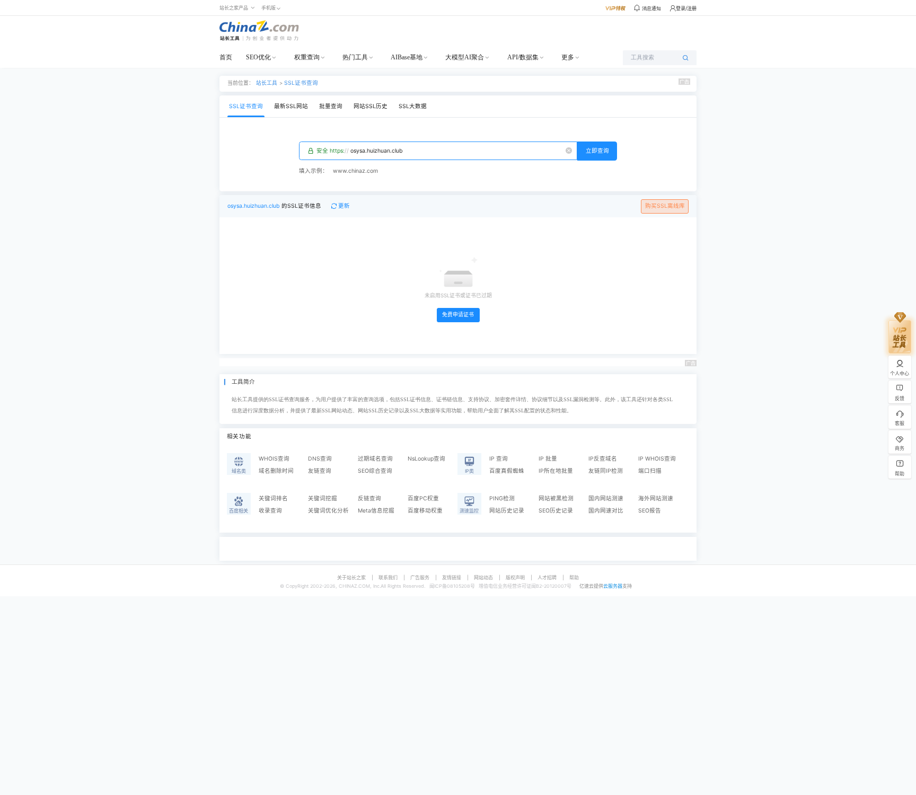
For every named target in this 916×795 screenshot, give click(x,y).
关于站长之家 (351, 577)
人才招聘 (547, 577)
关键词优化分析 (328, 510)
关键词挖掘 (322, 498)
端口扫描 (650, 470)
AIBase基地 (406, 57)
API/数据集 (523, 57)
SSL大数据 (413, 106)
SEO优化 (258, 57)
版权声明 (515, 577)
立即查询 (597, 150)
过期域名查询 (375, 458)
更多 (567, 57)
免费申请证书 (458, 314)
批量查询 (330, 106)
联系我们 (388, 577)
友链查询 (319, 470)
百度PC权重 (423, 498)
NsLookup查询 (426, 458)
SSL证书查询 (301, 83)
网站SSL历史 (370, 106)
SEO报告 (649, 510)
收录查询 (270, 510)
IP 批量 (548, 458)
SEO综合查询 (375, 470)
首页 (225, 57)
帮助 (574, 577)
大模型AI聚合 (464, 57)
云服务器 (612, 586)
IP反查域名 (602, 458)
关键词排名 (273, 498)
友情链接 (451, 577)
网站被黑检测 (556, 498)
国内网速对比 (605, 510)
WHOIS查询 (274, 458)
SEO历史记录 (556, 510)
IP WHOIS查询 (657, 458)
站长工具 (266, 82)
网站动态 (483, 577)
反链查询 (369, 498)
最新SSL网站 (291, 106)
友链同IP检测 (605, 470)
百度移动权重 (425, 510)
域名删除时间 (276, 470)
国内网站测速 (605, 498)
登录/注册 (686, 8)
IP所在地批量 (556, 470)
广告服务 (419, 577)
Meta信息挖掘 (376, 510)
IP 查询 (498, 458)
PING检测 (502, 498)
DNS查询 (320, 458)
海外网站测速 (655, 498)
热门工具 (355, 57)
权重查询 (307, 57)
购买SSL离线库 (665, 205)
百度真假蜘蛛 (506, 470)
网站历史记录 (506, 510)
